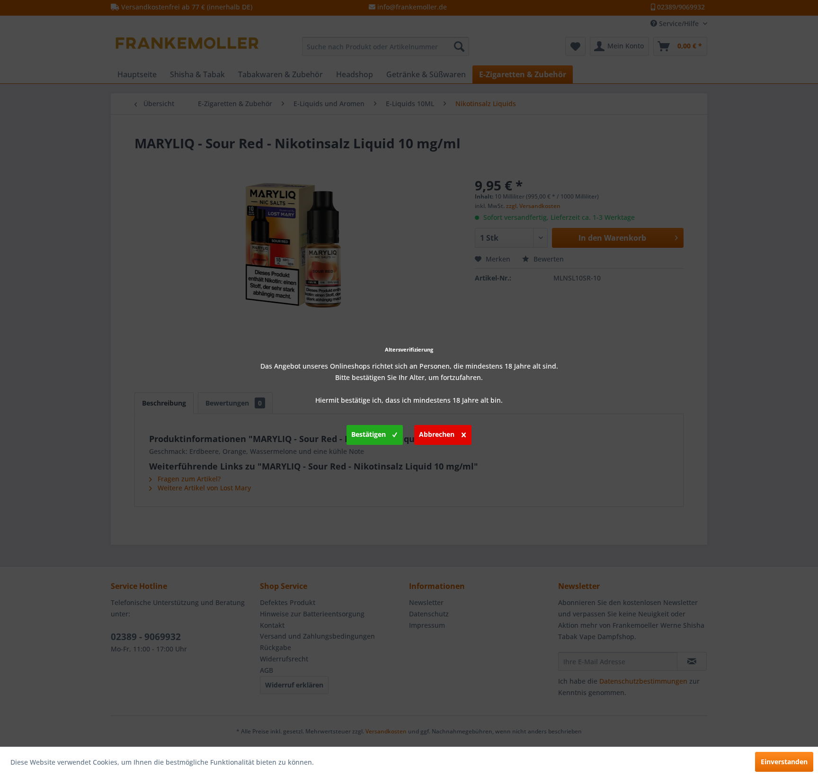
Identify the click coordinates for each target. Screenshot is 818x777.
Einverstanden (784, 761)
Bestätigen (368, 434)
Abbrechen (436, 434)
